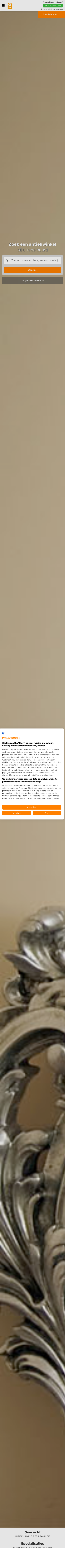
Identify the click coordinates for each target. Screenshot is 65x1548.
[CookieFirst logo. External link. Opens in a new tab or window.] (3, 733)
